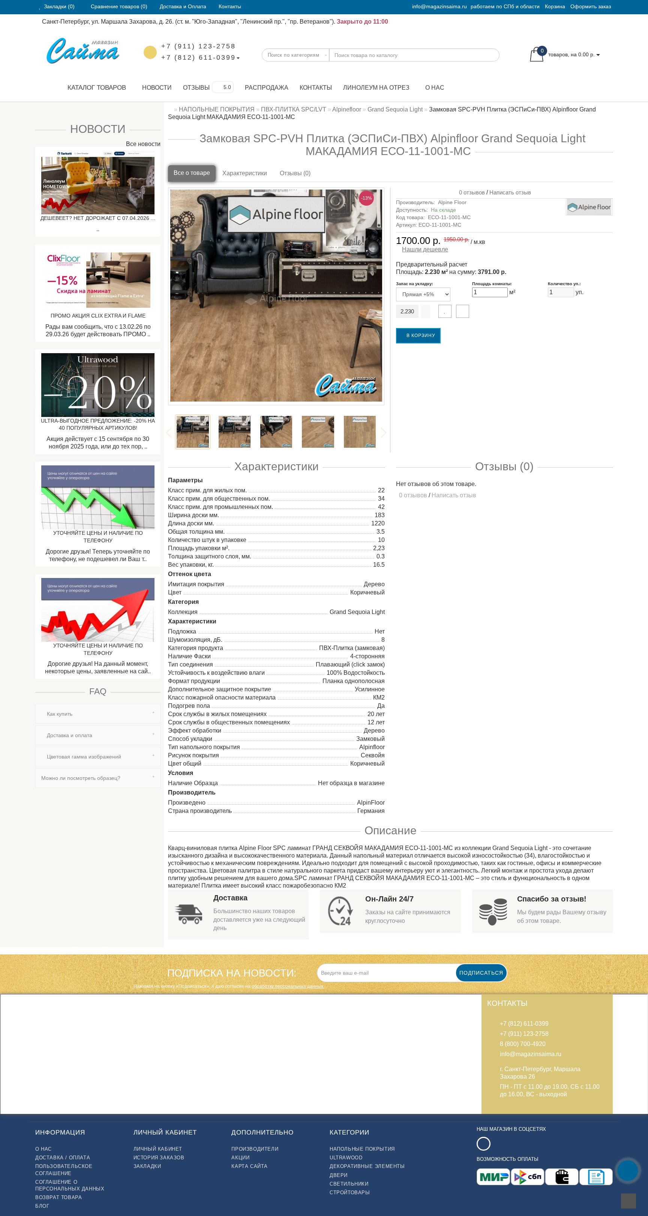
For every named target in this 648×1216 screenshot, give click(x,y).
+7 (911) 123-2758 (198, 46)
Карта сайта (249, 1166)
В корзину (420, 335)
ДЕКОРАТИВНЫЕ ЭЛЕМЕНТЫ (367, 1166)
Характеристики (244, 173)
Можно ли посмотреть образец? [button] (80, 778)
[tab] (98, 713)
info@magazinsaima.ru (439, 6)
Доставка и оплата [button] (68, 735)
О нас (434, 87)
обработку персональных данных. (288, 986)
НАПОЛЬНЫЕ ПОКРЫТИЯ (362, 1149)
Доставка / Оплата (62, 1157)
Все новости (142, 144)
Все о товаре (192, 173)
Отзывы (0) (295, 173)
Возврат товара (58, 1197)
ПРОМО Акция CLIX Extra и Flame (98, 316)
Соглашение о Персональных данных (69, 1185)
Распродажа (266, 87)
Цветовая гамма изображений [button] (83, 757)
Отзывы (196, 87)
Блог (42, 1206)
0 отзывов (470, 192)
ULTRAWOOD (346, 1157)
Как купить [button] (58, 714)
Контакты (316, 87)
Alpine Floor (452, 202)
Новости (157, 87)
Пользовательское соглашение (64, 1169)
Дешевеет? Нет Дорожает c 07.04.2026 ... (97, 218)
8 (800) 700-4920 (523, 1044)
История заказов (159, 1157)
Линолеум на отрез (376, 87)
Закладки (147, 1166)
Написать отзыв (510, 192)
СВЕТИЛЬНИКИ (349, 1184)
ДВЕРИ (339, 1175)
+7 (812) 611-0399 (198, 57)
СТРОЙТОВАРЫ (350, 1192)
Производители (254, 1149)
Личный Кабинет (158, 1149)
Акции (240, 1157)
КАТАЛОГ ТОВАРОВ (94, 87)
